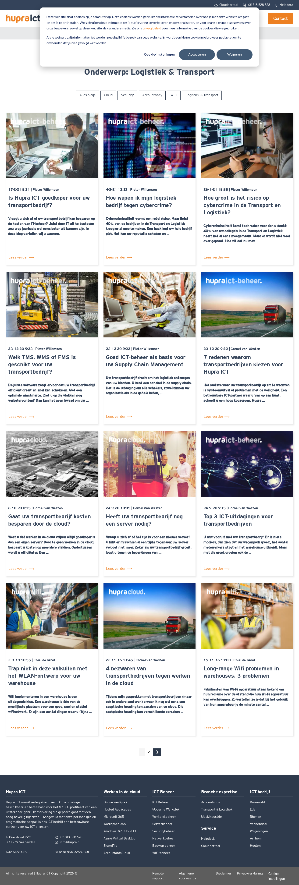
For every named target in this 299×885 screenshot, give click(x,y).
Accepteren (197, 54)
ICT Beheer (160, 802)
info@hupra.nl (69, 842)
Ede (252, 809)
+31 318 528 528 (258, 5)
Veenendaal (258, 824)
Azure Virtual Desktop (119, 838)
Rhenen (255, 816)
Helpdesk (286, 5)
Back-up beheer (163, 845)
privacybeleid (152, 28)
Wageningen (259, 831)
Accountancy (152, 95)
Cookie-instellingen (159, 54)
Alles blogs (87, 95)
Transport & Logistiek (216, 809)
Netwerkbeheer (163, 838)
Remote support (158, 876)
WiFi (174, 95)
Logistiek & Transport (201, 95)
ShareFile (110, 845)
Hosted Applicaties (117, 809)
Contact (280, 19)
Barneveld (257, 802)
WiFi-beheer (161, 853)
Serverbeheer (162, 824)
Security (127, 95)
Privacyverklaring (250, 873)
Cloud (108, 95)
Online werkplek (115, 802)
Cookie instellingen (276, 876)
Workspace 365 (114, 824)
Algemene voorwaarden (188, 876)
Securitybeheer (163, 831)
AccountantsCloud (116, 853)
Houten (255, 845)
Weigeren (234, 54)
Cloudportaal (228, 5)
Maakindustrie (211, 816)
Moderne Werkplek (165, 809)
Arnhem (256, 838)
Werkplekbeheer (164, 816)
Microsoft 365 (113, 816)
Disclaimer (223, 873)
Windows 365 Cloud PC (120, 831)
